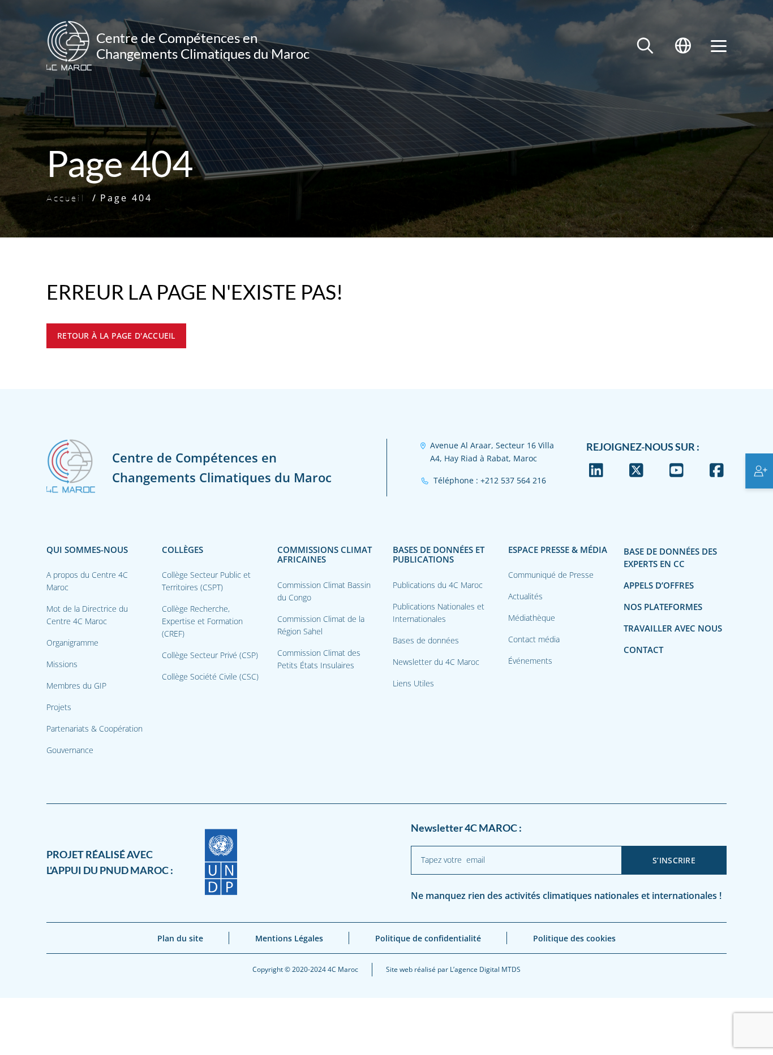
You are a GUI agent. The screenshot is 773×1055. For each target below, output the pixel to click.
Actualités (525, 596)
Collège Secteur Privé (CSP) (210, 655)
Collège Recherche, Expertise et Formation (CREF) (202, 621)
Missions (62, 664)
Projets (58, 707)
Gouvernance (69, 750)
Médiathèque (531, 617)
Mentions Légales (289, 938)
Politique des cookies (574, 938)
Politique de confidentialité (428, 938)
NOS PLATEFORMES (663, 607)
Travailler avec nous (673, 628)
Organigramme (72, 642)
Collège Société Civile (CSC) (210, 676)
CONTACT (643, 650)
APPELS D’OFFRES (659, 585)
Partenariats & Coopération (94, 728)
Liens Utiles (413, 683)
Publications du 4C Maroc (438, 585)
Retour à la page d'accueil (116, 335)
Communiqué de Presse (551, 574)
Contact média (534, 639)
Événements (530, 660)
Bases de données (426, 640)
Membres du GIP (76, 685)
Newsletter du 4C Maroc (436, 661)
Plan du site (180, 938)
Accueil (65, 198)
